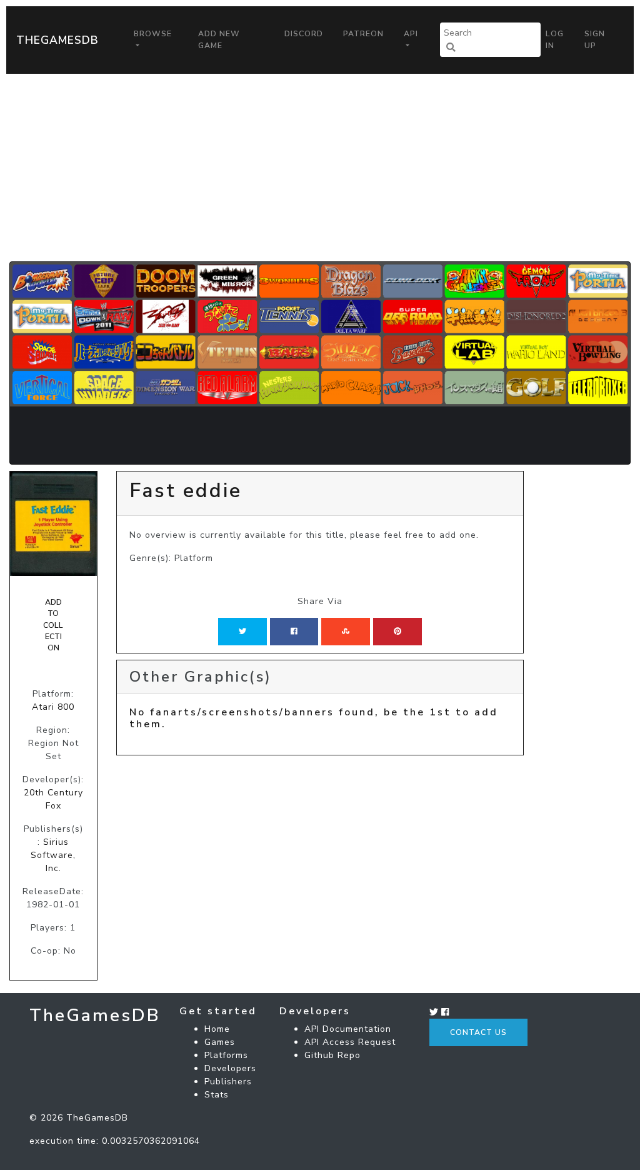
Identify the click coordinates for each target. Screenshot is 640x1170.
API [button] (411, 34)
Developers (230, 1068)
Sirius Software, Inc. (53, 855)
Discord (303, 34)
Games (219, 1042)
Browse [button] (153, 34)
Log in (555, 39)
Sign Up (594, 39)
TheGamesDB (57, 40)
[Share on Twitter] (242, 631)
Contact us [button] (478, 1032)
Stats (216, 1095)
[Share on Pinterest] (397, 631)
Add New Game (219, 39)
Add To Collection (53, 625)
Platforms (226, 1055)
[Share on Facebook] (294, 631)
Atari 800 (53, 707)
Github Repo (332, 1055)
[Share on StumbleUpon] (345, 631)
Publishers (228, 1081)
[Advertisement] (320, 167)
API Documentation (347, 1029)
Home (217, 1029)
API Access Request (350, 1042)
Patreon (363, 34)
